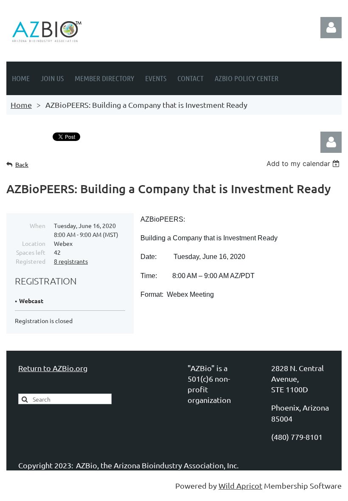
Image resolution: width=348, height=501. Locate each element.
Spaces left (30, 252)
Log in (331, 27)
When (37, 225)
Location (33, 243)
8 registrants (71, 261)
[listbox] (304, 163)
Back (21, 164)
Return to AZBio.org (52, 367)
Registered (30, 261)
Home (21, 104)
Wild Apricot (240, 485)
